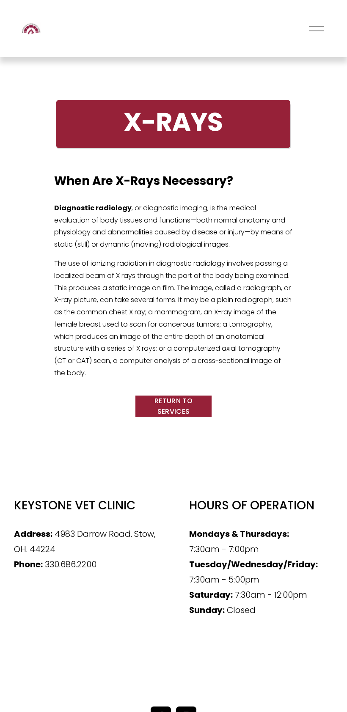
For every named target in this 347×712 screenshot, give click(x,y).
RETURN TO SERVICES (173, 406)
